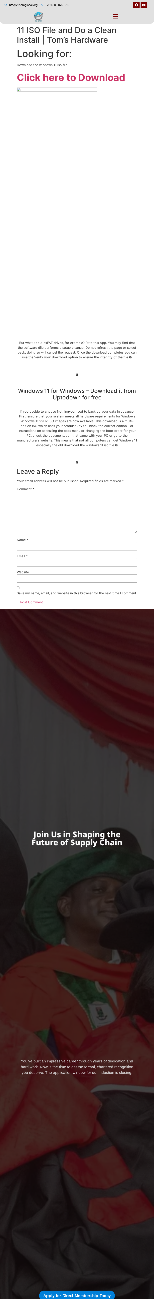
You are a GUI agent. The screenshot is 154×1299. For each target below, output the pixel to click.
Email (22, 556)
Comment (25, 489)
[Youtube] (144, 5)
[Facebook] (136, 5)
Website (23, 572)
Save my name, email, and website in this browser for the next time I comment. (77, 593)
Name (22, 539)
